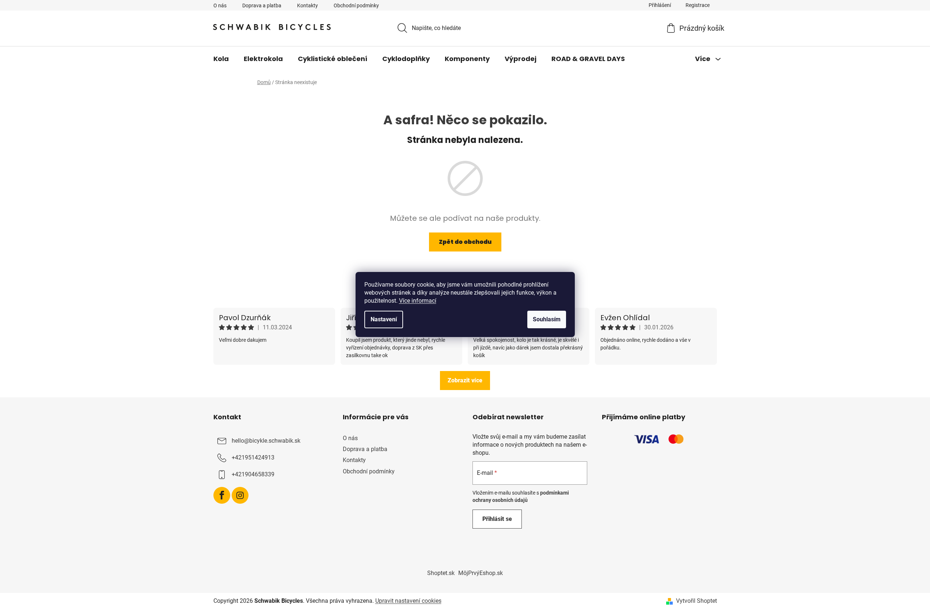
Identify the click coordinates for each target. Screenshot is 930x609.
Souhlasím (547, 319)
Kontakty (307, 5)
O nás (220, 5)
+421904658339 (253, 474)
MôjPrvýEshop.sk (480, 573)
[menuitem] (221, 58)
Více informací (417, 300)
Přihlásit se (497, 518)
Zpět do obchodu (465, 242)
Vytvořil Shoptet (696, 600)
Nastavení (384, 319)
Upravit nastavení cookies (408, 600)
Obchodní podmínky (356, 5)
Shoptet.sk (441, 573)
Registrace (698, 5)
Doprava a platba (261, 5)
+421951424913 (253, 457)
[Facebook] (221, 495)
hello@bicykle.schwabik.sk (266, 440)
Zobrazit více (465, 380)
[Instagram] (240, 495)
